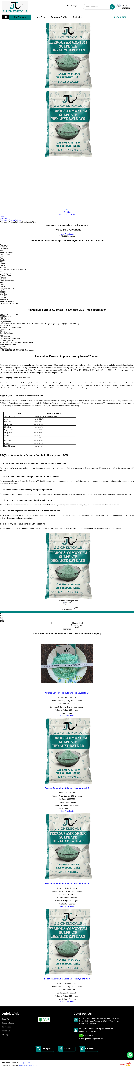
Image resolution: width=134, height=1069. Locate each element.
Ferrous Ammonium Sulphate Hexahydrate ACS (67, 979)
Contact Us (78, 17)
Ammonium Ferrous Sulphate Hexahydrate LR (67, 693)
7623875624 (88, 1035)
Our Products (20, 17)
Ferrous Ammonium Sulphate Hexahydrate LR (67, 788)
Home (2, 216)
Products (3, 218)
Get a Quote (120, 17)
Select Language (73, 6)
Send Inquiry (68, 212)
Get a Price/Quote (67, 234)
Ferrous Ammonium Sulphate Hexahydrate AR (67, 883)
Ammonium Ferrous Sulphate (11, 220)
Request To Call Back (67, 214)
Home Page (40, 17)
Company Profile (59, 17)
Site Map (5, 1035)
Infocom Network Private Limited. (28, 1065)
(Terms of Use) (27, 1063)
